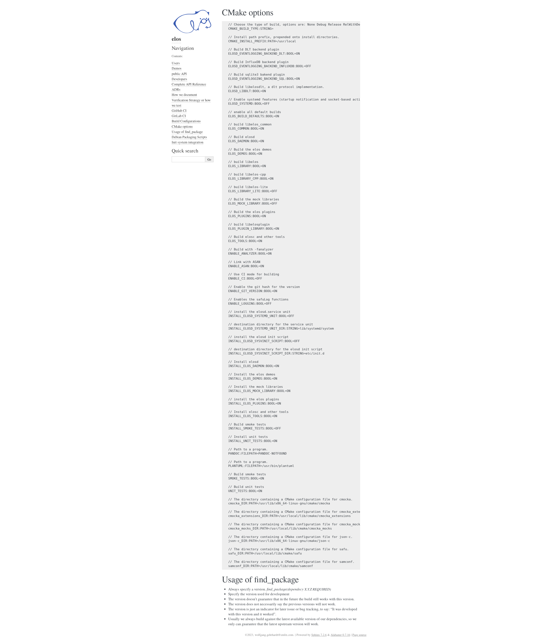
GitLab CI (179, 115)
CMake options (182, 126)
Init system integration (187, 142)
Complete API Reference (189, 84)
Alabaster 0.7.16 (340, 635)
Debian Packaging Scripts (189, 136)
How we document (184, 94)
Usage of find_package (187, 131)
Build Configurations (186, 121)
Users (176, 63)
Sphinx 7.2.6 (319, 635)
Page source (359, 635)
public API (179, 73)
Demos (177, 68)
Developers (179, 78)
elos (176, 38)
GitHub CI (179, 110)
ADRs (176, 89)
